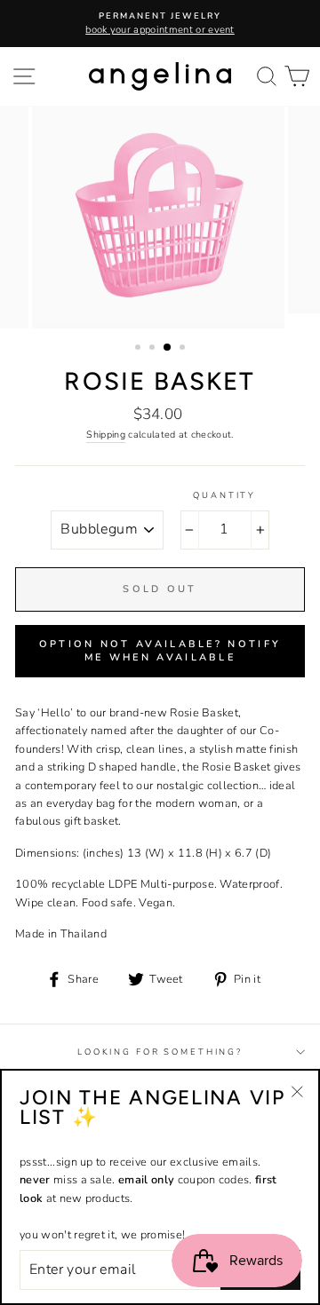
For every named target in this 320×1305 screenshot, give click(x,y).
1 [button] (139, 348)
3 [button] (168, 348)
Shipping (105, 434)
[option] (160, 23)
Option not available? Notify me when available (160, 651)
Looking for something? (160, 1051)
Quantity (224, 495)
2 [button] (153, 348)
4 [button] (184, 348)
